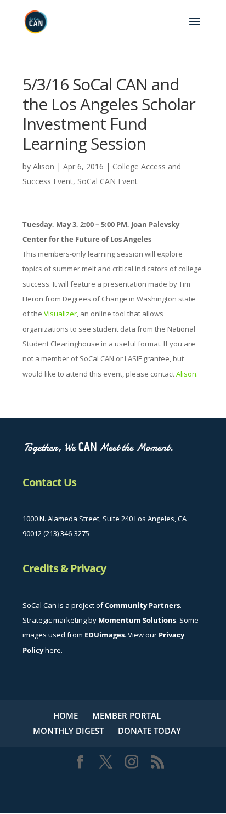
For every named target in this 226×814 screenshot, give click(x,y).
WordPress (113, 797)
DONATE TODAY (149, 730)
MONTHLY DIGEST (68, 730)
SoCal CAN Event (107, 181)
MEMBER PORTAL (126, 715)
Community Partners (142, 605)
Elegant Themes (111, 782)
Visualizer (60, 313)
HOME (65, 715)
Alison (43, 166)
